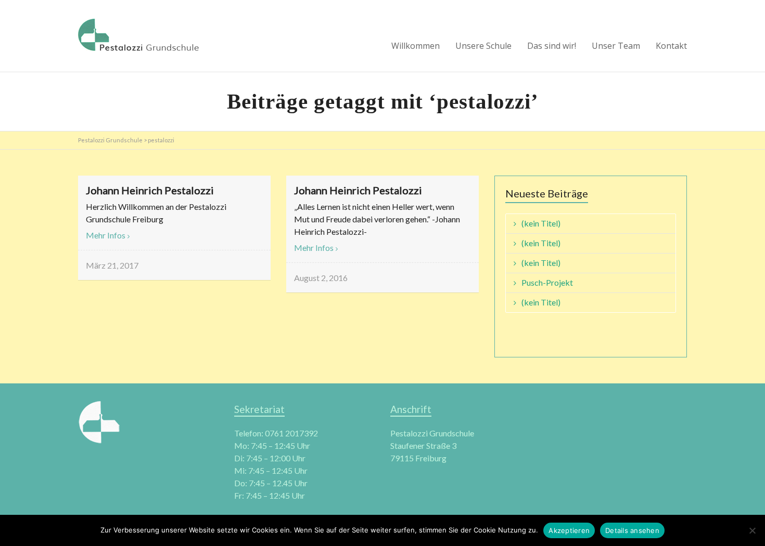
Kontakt (671, 45)
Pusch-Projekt (547, 282)
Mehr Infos (105, 235)
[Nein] (752, 530)
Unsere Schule (483, 45)
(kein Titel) (540, 223)
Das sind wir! (551, 45)
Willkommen (415, 45)
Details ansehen (632, 530)
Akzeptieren (569, 530)
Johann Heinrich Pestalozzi (150, 190)
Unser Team (616, 45)
